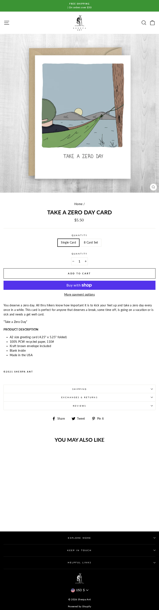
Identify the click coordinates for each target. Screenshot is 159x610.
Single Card (68, 242)
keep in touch (79, 550)
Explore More (79, 538)
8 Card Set (91, 242)
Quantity (79, 235)
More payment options (79, 294)
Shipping (79, 389)
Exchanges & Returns (79, 397)
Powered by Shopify (79, 606)
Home (78, 204)
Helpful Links (79, 562)
